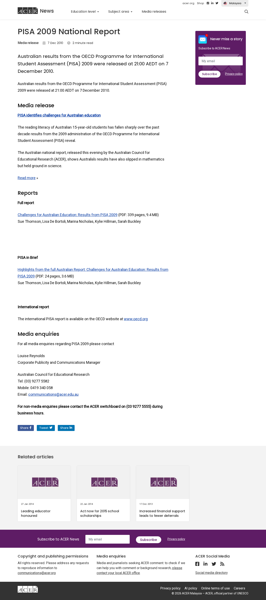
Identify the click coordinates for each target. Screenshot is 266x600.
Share (24, 428)
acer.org (188, 3)
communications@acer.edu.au (53, 394)
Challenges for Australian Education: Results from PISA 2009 (67, 215)
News (47, 11)
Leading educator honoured (35, 513)
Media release (28, 43)
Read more (27, 178)
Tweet (43, 428)
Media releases (156, 11)
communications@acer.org (37, 573)
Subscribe (209, 74)
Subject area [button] (119, 11)
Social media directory (211, 573)
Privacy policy (234, 73)
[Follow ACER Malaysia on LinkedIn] (212, 3)
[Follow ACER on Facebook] (208, 3)
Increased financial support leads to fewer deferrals (162, 513)
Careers (239, 588)
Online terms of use (215, 588)
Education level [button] (83, 11)
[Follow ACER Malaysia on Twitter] (217, 3)
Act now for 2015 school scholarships (99, 513)
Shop (200, 3)
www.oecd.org (136, 319)
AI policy (191, 588)
